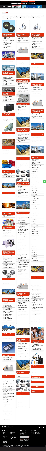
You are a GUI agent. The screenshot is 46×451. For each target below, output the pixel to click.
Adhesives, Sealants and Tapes (8, 61)
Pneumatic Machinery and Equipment (22, 113)
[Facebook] (31, 3)
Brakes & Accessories (7, 283)
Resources (13, 432)
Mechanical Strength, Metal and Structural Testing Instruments (37, 300)
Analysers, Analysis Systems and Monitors (37, 324)
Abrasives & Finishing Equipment (7, 35)
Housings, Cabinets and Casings (23, 234)
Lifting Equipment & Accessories (23, 348)
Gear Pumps (34, 206)
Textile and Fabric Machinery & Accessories (23, 274)
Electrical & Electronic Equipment (7, 376)
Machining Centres (21, 309)
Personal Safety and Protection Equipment (23, 193)
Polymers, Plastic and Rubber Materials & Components (37, 114)
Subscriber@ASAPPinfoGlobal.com (37, 433)
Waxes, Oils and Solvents (22, 406)
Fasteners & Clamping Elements (21, 35)
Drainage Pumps (35, 260)
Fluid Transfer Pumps (35, 198)
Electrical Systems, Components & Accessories (8, 397)
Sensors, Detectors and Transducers (22, 141)
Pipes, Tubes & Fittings (36, 65)
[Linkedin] (34, 3)
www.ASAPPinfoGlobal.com (35, 434)
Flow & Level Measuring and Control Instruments (36, 294)
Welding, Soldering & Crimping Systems (36, 366)
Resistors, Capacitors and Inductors (7, 411)
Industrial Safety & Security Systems (23, 184)
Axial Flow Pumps (35, 177)
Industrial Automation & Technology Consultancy (22, 130)
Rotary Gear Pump (35, 237)
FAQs (4, 437)
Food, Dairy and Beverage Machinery (7, 259)
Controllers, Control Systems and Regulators (23, 135)
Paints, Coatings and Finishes (8, 235)
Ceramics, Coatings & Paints (7, 228)
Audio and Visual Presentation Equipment (23, 215)
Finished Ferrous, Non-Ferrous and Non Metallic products (23, 230)
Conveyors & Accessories (22, 346)
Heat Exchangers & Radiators (8, 338)
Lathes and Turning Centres (22, 305)
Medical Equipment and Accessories (22, 258)
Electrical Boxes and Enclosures (8, 386)
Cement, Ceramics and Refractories (7, 233)
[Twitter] (32, 3)
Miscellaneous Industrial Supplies (23, 262)
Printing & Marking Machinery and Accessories (37, 44)
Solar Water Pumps (35, 171)
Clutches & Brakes (6, 279)
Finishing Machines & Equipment (8, 49)
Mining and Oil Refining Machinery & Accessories (7, 318)
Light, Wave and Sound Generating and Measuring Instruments (22, 248)
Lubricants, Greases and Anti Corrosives (22, 401)
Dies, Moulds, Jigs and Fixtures (8, 357)
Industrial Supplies (21, 212)
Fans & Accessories (6, 134)
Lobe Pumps (34, 223)
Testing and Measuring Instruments (36, 319)
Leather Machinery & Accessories (23, 245)
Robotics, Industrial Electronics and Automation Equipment (23, 138)
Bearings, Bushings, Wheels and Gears (23, 84)
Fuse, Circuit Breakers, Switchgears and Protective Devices (7, 405)
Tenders (4, 438)
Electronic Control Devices (7, 399)
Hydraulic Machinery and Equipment (22, 110)
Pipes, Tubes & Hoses (36, 63)
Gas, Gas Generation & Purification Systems (21, 61)
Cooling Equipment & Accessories (8, 75)
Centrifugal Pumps (35, 169)
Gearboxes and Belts (21, 86)
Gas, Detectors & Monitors (22, 63)
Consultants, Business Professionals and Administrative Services (37, 345)
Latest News (5, 436)
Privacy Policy (13, 438)
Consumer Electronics (21, 220)
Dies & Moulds (6, 355)
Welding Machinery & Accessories (35, 369)
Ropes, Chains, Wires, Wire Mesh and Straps (23, 354)
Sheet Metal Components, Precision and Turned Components (22, 270)
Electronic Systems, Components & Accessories (8, 402)
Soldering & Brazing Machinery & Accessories (37, 372)
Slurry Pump (34, 246)
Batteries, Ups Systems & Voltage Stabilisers (8, 114)
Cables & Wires (6, 171)
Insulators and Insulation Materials (22, 190)
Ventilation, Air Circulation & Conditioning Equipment (8, 78)
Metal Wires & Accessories (7, 176)
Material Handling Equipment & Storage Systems (21, 340)
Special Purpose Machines (22, 322)
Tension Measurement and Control (36, 316)
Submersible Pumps (35, 167)
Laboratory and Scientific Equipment (7, 262)
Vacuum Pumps (34, 258)
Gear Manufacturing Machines (23, 88)
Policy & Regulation (36, 377)
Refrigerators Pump (35, 235)
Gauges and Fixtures (21, 232)
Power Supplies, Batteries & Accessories (8, 120)
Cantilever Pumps (35, 184)
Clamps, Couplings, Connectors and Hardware (23, 38)
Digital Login (18, 1)
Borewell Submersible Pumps (37, 182)
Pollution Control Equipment (37, 89)
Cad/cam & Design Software (8, 193)
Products (12, 433)
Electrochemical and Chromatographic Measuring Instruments (37, 286)
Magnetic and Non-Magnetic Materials (22, 255)
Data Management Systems (22, 222)
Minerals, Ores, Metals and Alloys (23, 260)
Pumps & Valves (35, 157)
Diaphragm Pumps (35, 192)
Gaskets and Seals (6, 63)
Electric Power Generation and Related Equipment (8, 381)
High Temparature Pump (36, 211)
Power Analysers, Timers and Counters (37, 305)
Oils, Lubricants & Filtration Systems (23, 393)
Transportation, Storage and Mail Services (23, 277)
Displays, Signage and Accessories (21, 227)
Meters (33, 302)
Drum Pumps (34, 196)
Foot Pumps (34, 200)
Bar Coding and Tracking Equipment (36, 47)
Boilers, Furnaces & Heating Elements (8, 148)
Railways (33, 391)
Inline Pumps (34, 219)
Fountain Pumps (34, 202)
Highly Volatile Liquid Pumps (37, 213)
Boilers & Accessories (7, 150)
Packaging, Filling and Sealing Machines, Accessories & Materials (37, 38)
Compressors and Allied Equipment (22, 107)
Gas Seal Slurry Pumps (35, 204)
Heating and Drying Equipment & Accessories (8, 153)
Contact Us (13, 434)
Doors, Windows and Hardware (23, 224)
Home (3, 10)
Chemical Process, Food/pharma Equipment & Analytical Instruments (8, 252)
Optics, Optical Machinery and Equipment (23, 267)
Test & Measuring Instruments (35, 277)
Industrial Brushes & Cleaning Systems (21, 158)
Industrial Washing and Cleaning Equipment (23, 166)
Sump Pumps (34, 252)
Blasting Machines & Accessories (8, 40)
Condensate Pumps (35, 188)
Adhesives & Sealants (7, 59)
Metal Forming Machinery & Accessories (22, 312)
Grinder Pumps (34, 208)
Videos (4, 434)
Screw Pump (34, 239)
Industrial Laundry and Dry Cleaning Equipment (22, 163)
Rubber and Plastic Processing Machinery (37, 117)
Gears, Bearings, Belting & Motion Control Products (22, 81)
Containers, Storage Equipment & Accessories (23, 344)
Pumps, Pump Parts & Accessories (35, 160)
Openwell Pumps (35, 233)
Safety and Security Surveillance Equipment (23, 196)
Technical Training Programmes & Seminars (37, 342)
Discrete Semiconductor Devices (8, 378)
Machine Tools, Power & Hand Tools (22, 294)
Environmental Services (36, 87)
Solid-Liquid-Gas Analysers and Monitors (37, 311)
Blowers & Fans (6, 132)
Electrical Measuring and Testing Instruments (8, 394)
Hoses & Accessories (35, 67)
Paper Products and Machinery (37, 41)
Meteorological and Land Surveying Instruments (7, 315)
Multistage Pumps (35, 231)
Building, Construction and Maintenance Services (7, 309)
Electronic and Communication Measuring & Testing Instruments (37, 290)
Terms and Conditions (5, 442)
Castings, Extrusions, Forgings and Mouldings (8, 216)
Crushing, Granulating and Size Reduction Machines (8, 312)
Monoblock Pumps (35, 227)
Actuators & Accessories (22, 132)
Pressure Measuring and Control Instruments (37, 308)
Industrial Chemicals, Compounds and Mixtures (23, 237)
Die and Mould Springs (7, 359)
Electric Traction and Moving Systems (8, 384)
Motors (19, 374)
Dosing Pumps (34, 194)
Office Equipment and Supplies (23, 264)
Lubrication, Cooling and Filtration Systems (22, 404)
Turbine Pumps (34, 256)
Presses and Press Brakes (22, 320)
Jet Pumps (33, 221)
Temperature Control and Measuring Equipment (36, 314)
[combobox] (13, 3)
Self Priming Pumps (35, 242)
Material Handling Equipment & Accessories (23, 351)
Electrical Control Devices (7, 388)
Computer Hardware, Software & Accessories (23, 218)
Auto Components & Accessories (7, 94)
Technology (5, 440)
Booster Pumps (34, 180)
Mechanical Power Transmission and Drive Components (23, 91)
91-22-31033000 (13, 1)
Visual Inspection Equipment (37, 321)
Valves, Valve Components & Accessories (37, 163)
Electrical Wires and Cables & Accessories (8, 174)
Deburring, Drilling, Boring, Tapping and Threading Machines (7, 43)
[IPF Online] (6, 6)
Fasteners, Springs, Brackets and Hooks (23, 41)
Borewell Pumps (35, 173)
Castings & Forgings (7, 213)
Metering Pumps (35, 225)
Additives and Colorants (7, 230)
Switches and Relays (6, 419)
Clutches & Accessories (7, 281)
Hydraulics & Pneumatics (22, 104)
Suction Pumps (34, 250)
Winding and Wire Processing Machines (8, 417)
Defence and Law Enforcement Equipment (23, 187)
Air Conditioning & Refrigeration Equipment (8, 73)
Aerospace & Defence (36, 386)
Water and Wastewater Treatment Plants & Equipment (37, 94)
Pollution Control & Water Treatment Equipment (37, 85)
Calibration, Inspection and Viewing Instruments (36, 280)
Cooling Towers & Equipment (8, 336)
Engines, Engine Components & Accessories (8, 100)
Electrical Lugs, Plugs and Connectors (7, 391)
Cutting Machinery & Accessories (23, 298)
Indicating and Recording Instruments (36, 297)
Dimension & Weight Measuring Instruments (37, 283)
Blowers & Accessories (7, 136)
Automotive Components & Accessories (7, 97)
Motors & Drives (20, 372)
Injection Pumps (35, 217)
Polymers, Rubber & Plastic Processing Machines (37, 111)
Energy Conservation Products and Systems (37, 140)
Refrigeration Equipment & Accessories (7, 84)
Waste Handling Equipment (36, 91)
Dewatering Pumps (35, 190)
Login (24, 3)
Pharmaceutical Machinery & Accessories (8, 265)
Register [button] (27, 3)
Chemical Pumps (35, 186)
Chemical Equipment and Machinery (7, 256)
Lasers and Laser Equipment (22, 243)
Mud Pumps (34, 229)
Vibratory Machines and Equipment (7, 47)
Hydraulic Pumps (35, 215)
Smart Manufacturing (36, 382)
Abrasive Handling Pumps (36, 165)
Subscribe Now (24, 1)
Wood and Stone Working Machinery (7, 321)
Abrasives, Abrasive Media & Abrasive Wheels (8, 38)
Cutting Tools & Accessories (22, 296)
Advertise (32, 1)
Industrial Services (21, 239)
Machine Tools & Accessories (22, 307)
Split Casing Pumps (35, 248)
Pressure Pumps (35, 175)
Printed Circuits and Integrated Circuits (8, 408)
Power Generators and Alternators (36, 138)
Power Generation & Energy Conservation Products (37, 135)
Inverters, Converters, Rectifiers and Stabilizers (8, 117)
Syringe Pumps (34, 254)
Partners (12, 440)
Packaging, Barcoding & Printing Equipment (36, 35)
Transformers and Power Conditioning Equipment (7, 414)
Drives (19, 376)
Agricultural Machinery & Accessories (7, 303)
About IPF (4, 433)
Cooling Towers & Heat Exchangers (7, 334)
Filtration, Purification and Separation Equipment (22, 397)
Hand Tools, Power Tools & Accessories (22, 303)
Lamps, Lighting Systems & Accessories (22, 241)
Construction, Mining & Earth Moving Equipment (8, 300)
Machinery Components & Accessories (22, 252)
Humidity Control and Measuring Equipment (8, 81)
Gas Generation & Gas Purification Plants (21, 58)
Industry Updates (14, 437)
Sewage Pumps (34, 244)
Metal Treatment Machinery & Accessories (23, 315)
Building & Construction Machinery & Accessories (7, 306)
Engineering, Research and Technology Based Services (36, 349)
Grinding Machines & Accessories (23, 300)
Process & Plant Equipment (7, 267)
